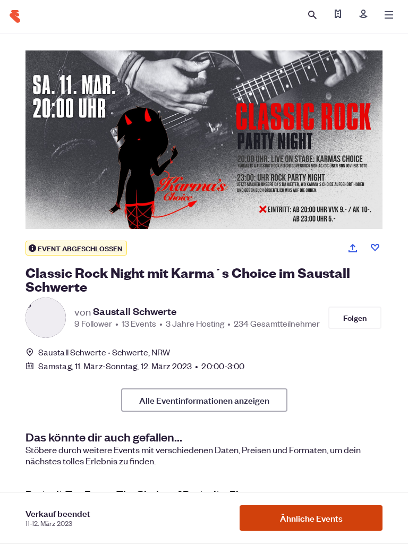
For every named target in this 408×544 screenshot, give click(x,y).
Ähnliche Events (311, 518)
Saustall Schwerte (134, 311)
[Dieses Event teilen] (352, 248)
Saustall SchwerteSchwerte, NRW (104, 352)
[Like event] (375, 247)
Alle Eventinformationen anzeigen (204, 400)
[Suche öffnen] (312, 14)
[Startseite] (14, 16)
